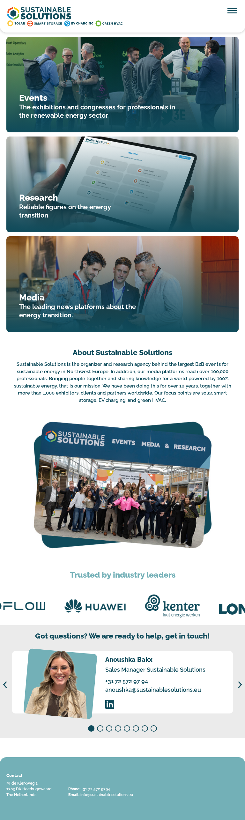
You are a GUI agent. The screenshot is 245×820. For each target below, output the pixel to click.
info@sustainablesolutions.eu (106, 795)
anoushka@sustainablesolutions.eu (153, 689)
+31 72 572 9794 (95, 789)
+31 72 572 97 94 (126, 681)
